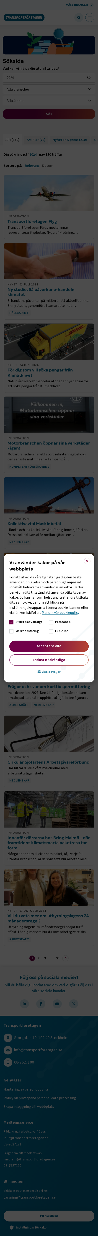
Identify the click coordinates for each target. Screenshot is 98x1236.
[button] (49, 671)
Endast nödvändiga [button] (49, 659)
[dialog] (49, 618)
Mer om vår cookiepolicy (60, 612)
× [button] (86, 560)
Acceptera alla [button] (49, 646)
